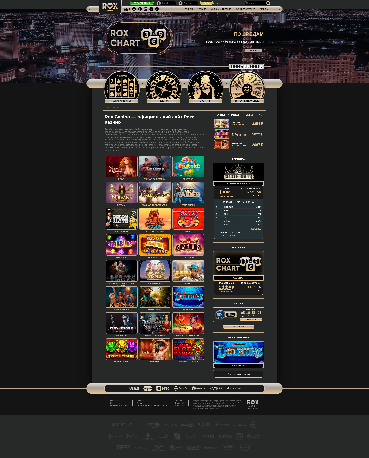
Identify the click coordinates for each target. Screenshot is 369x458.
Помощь (114, 401)
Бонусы (189, 9)
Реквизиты (115, 403)
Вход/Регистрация (245, 9)
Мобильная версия (221, 9)
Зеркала (201, 9)
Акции (139, 403)
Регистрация (142, 3)
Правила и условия (119, 405)
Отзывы (264, 9)
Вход (207, 3)
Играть (253, 50)
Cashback (179, 403)
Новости (179, 405)
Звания (178, 401)
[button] (245, 58)
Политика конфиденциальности (152, 405)
